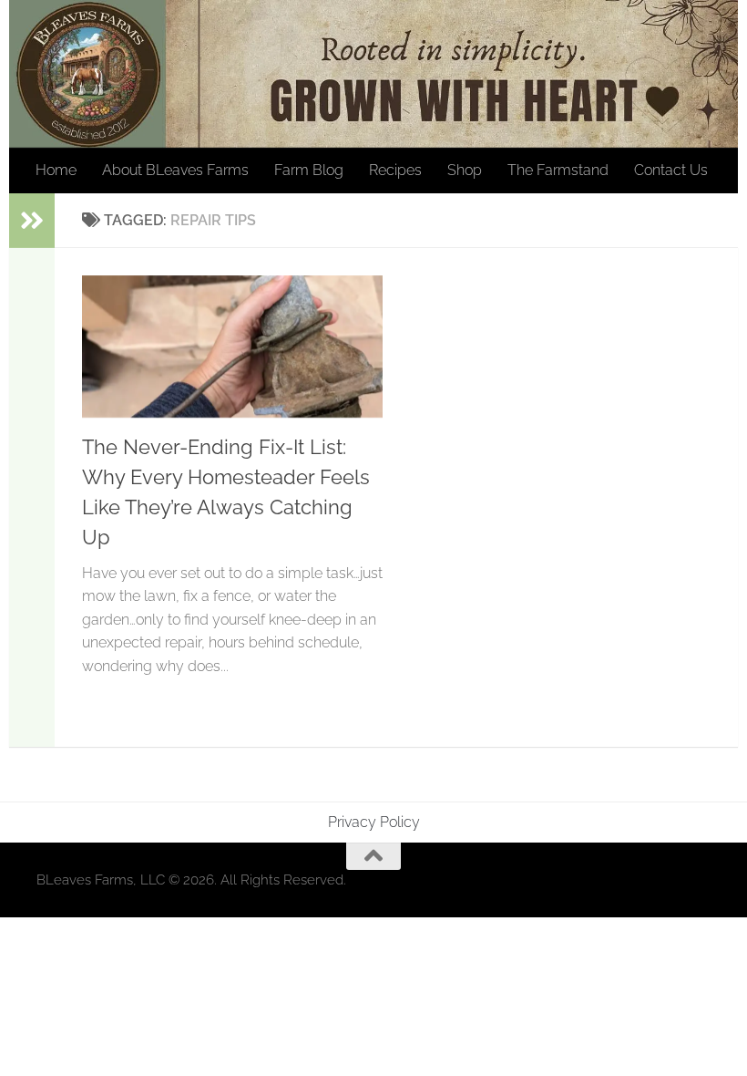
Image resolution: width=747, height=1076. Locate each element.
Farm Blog (308, 170)
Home (56, 170)
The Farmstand (558, 170)
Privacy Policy (374, 822)
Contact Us (671, 170)
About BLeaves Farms (175, 170)
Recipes (395, 170)
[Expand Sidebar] (32, 220)
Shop (464, 170)
